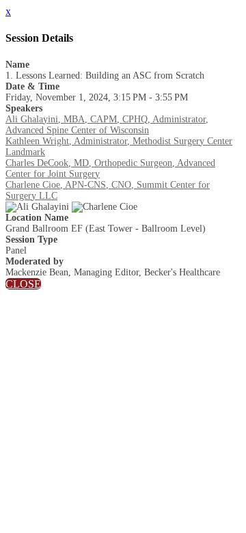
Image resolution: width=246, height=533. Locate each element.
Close (23, 284)
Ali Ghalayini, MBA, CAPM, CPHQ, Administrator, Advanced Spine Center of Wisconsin (106, 124)
